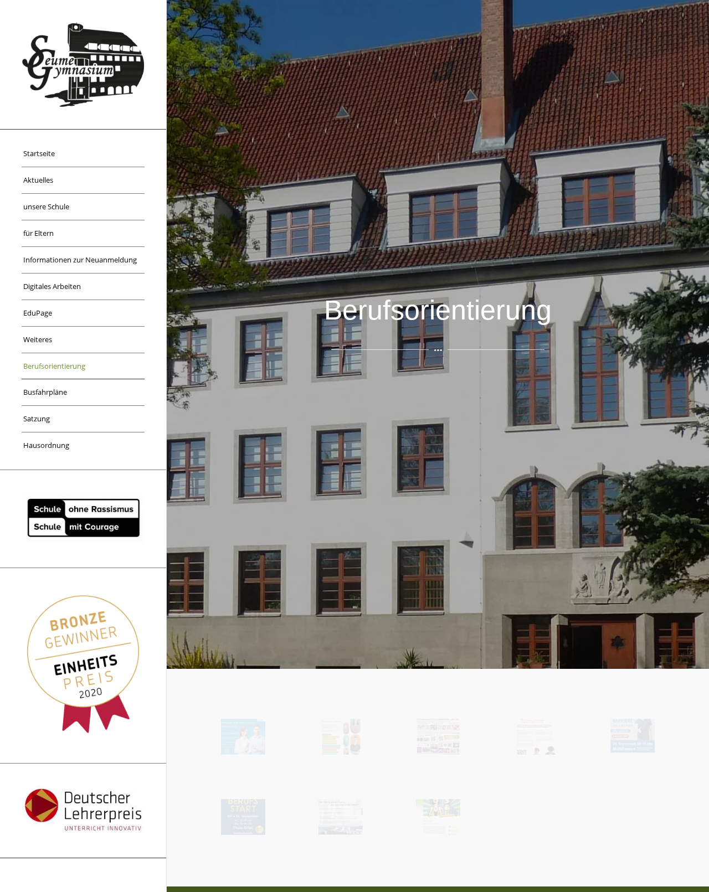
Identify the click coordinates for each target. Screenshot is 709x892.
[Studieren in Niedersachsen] (535, 737)
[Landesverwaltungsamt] (243, 737)
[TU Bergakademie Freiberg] (438, 737)
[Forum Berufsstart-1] (243, 817)
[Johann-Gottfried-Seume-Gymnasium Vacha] (83, 64)
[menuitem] (83, 154)
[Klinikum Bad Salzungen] (340, 737)
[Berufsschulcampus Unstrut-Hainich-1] (632, 737)
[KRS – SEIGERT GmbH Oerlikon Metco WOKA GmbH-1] (340, 817)
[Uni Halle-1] (438, 817)
